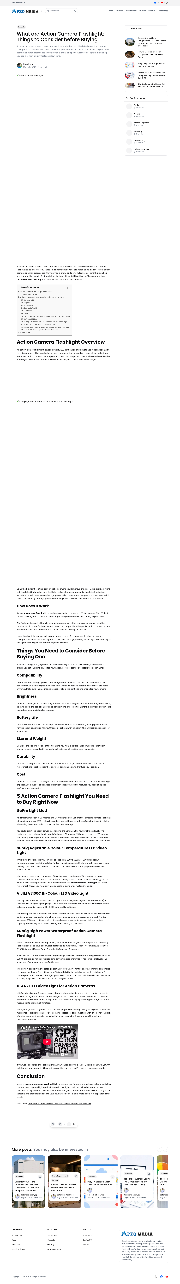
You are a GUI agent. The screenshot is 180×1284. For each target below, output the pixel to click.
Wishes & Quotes (141, 123)
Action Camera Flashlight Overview (35, 291)
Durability (28, 311)
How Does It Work (30, 294)
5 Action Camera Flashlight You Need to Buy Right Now (45, 316)
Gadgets (21, 27)
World (136, 105)
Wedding (138, 132)
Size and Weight (30, 308)
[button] (167, 3)
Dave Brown (28, 64)
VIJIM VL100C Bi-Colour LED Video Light (39, 324)
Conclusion (25, 333)
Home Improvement (60, 1176)
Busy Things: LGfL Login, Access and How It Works (152, 64)
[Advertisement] (64, 379)
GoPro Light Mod (30, 319)
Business (19, 1176)
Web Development (142, 149)
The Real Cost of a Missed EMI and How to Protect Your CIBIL (151, 85)
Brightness (28, 303)
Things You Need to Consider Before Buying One (42, 297)
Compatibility (29, 300)
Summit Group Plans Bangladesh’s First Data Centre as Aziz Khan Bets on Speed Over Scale (152, 42)
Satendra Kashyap (29, 1195)
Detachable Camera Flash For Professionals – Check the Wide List (59, 1103)
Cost (26, 313)
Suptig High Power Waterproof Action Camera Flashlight (46, 327)
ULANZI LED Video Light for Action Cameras (41, 330)
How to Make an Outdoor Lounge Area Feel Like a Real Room (150, 54)
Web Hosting (139, 140)
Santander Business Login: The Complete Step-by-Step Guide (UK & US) (151, 75)
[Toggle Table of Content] (67, 288)
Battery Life (29, 305)
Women (137, 114)
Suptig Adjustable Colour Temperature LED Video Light (45, 322)
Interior (55, 1180)
